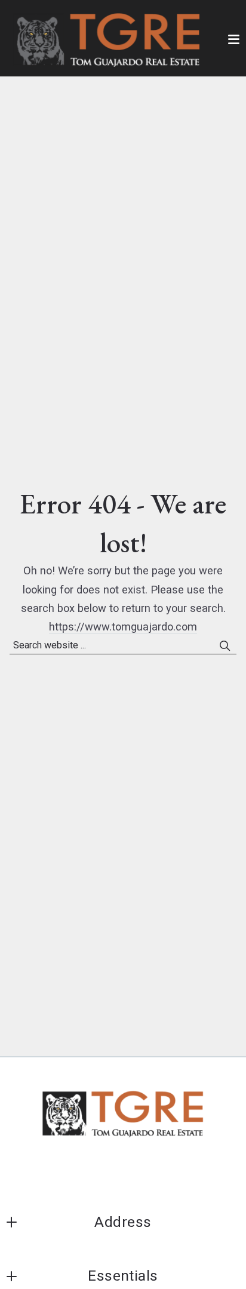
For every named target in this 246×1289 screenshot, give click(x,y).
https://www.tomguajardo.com (123, 626)
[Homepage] (106, 40)
